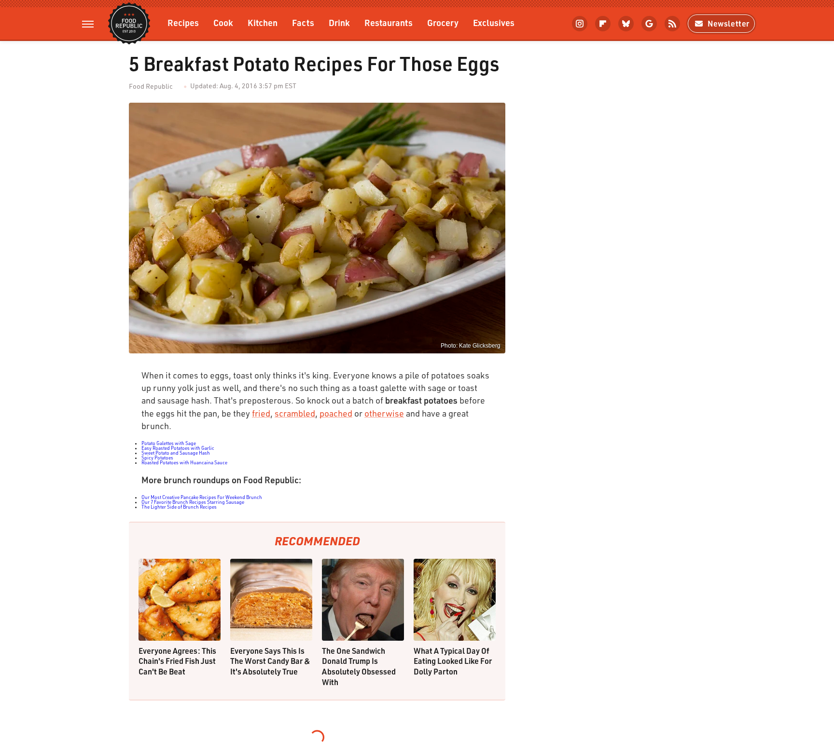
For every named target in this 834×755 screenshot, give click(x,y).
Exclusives (493, 22)
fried (261, 413)
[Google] (649, 23)
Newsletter (729, 23)
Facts (303, 22)
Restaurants (388, 22)
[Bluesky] (626, 23)
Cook (223, 22)
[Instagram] (579, 23)
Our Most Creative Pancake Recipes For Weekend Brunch (201, 497)
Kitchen (263, 22)
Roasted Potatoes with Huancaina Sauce (184, 462)
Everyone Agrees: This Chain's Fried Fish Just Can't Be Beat (177, 661)
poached (336, 413)
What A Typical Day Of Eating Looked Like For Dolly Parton (453, 661)
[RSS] (672, 23)
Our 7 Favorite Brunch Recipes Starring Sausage (192, 502)
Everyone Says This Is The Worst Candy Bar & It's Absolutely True (270, 661)
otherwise (384, 413)
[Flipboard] (603, 23)
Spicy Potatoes (157, 457)
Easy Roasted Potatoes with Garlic (177, 448)
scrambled (295, 413)
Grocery (443, 22)
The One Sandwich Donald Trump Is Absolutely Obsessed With (359, 666)
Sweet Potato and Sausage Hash (175, 453)
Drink (339, 22)
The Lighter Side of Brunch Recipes (179, 507)
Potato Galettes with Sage (168, 443)
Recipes (183, 22)
